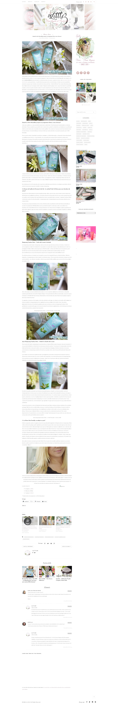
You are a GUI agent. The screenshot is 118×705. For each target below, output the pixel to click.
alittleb (46, 38)
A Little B (31, 493)
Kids (92, 125)
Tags (86, 144)
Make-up (90, 127)
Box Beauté (84, 121)
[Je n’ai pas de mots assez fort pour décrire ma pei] (91, 98)
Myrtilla (30, 622)
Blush (78, 121)
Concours (85, 123)
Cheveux (45, 34)
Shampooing (26, 539)
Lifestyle (79, 127)
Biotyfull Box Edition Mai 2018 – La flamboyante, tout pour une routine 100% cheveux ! (29, 580)
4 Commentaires (52, 38)
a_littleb (31, 488)
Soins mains (87, 142)
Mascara (79, 129)
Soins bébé (79, 140)
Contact (43, 1)
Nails (90, 129)
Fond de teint (85, 125)
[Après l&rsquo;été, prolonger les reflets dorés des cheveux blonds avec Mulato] (47, 520)
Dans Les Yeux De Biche (34, 590)
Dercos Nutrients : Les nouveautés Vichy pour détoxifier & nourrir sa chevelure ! (63, 527)
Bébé (89, 121)
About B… (30, 1)
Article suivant (66, 546)
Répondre (69, 606)
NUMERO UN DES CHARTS (82, 150)
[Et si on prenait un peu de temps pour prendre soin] (81, 98)
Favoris (78, 125)
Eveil (90, 123)
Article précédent (28, 546)
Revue (49, 34)
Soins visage (80, 144)
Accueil (24, 1)
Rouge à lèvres (85, 138)
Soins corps (79, 142)
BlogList (37, 1)
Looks (84, 127)
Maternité (85, 129)
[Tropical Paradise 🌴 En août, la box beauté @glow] (81, 87)
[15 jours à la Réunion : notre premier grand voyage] (91, 87)
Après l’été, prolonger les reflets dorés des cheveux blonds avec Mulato (45, 527)
